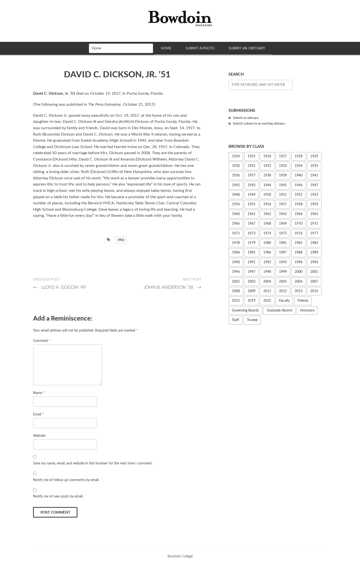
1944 (267, 185)
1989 (314, 252)
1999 (283, 272)
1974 (267, 233)
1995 (314, 262)
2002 (236, 281)
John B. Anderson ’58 (172, 287)
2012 (283, 291)
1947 (314, 185)
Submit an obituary (246, 118)
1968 (267, 223)
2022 (267, 300)
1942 (236, 185)
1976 (298, 233)
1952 (298, 194)
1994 (298, 262)
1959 (314, 204)
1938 (267, 175)
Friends (303, 300)
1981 (283, 243)
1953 (314, 194)
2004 (267, 281)
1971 (314, 223)
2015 (236, 300)
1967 (251, 223)
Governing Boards (245, 310)
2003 (251, 281)
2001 (314, 272)
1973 (251, 233)
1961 (251, 214)
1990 (236, 262)
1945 (283, 185)
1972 (236, 233)
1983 (314, 243)
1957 (283, 204)
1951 (121, 240)
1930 (236, 166)
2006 (298, 281)
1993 (283, 262)
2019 (251, 300)
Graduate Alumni (279, 310)
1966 (236, 223)
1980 (267, 243)
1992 (267, 262)
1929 (314, 156)
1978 (236, 243)
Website (39, 436)
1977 (314, 233)
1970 (298, 223)
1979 (251, 243)
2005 (283, 281)
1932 (267, 166)
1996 (236, 272)
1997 (251, 272)
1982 (298, 243)
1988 (298, 252)
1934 (298, 166)
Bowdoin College (180, 556)
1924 (236, 156)
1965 (314, 214)
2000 (298, 272)
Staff (235, 320)
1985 (251, 252)
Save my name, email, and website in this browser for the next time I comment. (93, 463)
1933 (283, 166)
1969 (283, 223)
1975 (283, 233)
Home (166, 48)
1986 (267, 252)
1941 (314, 175)
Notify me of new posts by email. (58, 496)
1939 (283, 175)
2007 (314, 281)
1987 (283, 252)
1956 (267, 204)
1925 (251, 156)
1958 (298, 204)
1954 (236, 204)
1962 (267, 214)
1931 (251, 166)
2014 (314, 291)
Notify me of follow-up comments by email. (66, 480)
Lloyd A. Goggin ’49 (59, 287)
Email (38, 414)
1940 (298, 175)
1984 (236, 252)
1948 (236, 194)
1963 (283, 214)
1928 (298, 156)
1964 (298, 214)
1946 (298, 185)
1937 (251, 175)
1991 (251, 262)
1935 (314, 166)
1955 (251, 204)
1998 (267, 272)
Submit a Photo (200, 48)
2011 (267, 291)
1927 (283, 156)
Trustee (252, 320)
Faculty (284, 300)
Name (39, 393)
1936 (236, 175)
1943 (251, 185)
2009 (251, 291)
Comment (41, 341)
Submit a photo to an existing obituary (259, 123)
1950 (267, 194)
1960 (236, 214)
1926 (267, 156)
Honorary (307, 310)
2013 (298, 291)
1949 (251, 194)
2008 (236, 291)
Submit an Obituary (247, 48)
